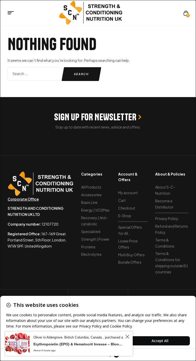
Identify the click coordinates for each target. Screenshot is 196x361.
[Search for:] (35, 73)
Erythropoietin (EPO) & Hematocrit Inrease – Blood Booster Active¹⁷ (78, 344)
